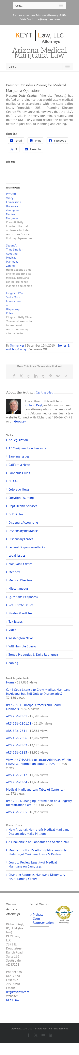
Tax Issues (16, 621)
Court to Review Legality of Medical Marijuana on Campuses (33, 864)
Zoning (21, 349)
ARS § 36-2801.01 (18, 723)
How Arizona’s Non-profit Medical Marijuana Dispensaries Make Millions (39, 831)
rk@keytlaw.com (48, 19)
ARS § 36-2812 (16, 775)
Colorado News (19, 489)
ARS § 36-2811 (16, 731)
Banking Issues (19, 456)
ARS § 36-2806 (16, 738)
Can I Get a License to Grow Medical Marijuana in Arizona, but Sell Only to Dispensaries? (38, 691)
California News (19, 465)
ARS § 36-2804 (16, 782)
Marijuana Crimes (20, 564)
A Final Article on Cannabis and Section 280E (39, 842)
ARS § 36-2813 (16, 752)
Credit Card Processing (64, 922)
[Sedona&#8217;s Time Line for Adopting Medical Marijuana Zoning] (21, 265)
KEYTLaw (12, 1000)
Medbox (14, 572)
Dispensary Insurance (23, 531)
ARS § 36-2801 (16, 716)
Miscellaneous (19, 588)
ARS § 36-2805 (16, 812)
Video (12, 630)
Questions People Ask (23, 597)
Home (10, 682)
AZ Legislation (18, 440)
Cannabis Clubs (19, 473)
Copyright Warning (21, 498)
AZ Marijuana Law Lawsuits (27, 448)
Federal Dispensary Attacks (27, 547)
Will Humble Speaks (23, 646)
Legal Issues (17, 555)
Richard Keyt (33, 405)
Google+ (20, 421)
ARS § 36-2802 (16, 745)
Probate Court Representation (40, 918)
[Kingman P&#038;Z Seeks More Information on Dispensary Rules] (21, 313)
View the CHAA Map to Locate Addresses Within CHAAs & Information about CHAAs (38, 762)
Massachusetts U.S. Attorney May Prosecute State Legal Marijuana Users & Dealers (38, 852)
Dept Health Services (23, 506)
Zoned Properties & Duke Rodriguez (33, 654)
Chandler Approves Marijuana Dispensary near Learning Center (37, 877)
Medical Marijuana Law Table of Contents (34, 789)
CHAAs (13, 481)
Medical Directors (20, 580)
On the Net (17, 345)
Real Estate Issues (21, 605)
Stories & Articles (20, 613)
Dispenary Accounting (23, 522)
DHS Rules (16, 514)
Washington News (21, 638)
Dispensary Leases (21, 539)
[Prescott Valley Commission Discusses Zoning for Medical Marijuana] (21, 216)
